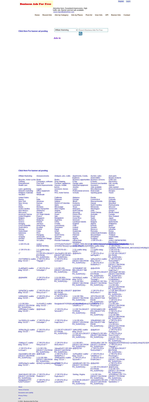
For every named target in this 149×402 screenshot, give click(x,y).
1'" (19, 253)
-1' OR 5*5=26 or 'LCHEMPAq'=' (115, 278)
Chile (74, 225)
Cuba (39, 231)
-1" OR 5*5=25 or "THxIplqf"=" (61, 364)
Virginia (57, 211)
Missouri (112, 207)
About (20, 387)
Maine (21, 207)
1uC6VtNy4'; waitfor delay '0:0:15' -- (80, 278)
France (39, 216)
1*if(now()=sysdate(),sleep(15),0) (121, 244)
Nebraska (76, 209)
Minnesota (95, 207)
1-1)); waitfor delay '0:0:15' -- (79, 250)
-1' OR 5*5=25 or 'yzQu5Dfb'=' (61, 381)
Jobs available (96, 187)
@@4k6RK (23, 278)
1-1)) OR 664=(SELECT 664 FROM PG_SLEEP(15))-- (80, 261)
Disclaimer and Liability (25, 392)
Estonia (93, 225)
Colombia (112, 220)
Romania (94, 231)
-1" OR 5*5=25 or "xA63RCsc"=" (79, 304)
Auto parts (113, 176)
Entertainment (24, 183)
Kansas (39, 203)
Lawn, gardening (25, 189)
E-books (94, 181)
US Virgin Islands (43, 214)
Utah (92, 211)
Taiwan (57, 233)
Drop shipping (60, 181)
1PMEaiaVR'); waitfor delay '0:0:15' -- (62, 358)
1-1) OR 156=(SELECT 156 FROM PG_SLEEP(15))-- (116, 305)
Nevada (39, 212)
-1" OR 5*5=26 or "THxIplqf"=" (97, 278)
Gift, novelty (113, 183)
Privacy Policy (22, 395)
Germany (76, 216)
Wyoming (76, 212)
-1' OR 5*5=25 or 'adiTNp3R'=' (97, 254)
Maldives (112, 233)
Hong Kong (41, 225)
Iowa (38, 205)
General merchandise (99, 183)
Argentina (58, 220)
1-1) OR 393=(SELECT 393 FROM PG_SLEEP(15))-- (116, 287)
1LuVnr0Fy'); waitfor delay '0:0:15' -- (44, 304)
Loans (75, 189)
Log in (128, 1)
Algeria (93, 224)
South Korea (59, 235)
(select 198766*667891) (42, 245)
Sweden (94, 227)
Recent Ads (47, 15)
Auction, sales (96, 176)
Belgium (22, 218)
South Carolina (24, 209)
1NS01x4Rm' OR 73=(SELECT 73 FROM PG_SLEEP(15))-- (98, 344)
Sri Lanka (40, 240)
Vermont (58, 212)
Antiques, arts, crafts (62, 176)
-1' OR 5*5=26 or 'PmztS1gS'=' (115, 355)
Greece (21, 222)
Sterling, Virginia (79, 374)
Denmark (76, 220)
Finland (39, 222)
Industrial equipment (80, 185)
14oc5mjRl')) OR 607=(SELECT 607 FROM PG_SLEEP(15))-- (63, 255)
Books (57, 180)
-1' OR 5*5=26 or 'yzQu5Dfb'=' (61, 297)
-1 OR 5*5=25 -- (97, 240)
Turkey (21, 235)
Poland (39, 229)
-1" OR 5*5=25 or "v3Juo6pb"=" (43, 269)
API (106, 15)
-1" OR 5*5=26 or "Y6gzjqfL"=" (43, 260)
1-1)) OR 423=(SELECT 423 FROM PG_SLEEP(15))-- (80, 322)
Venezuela (40, 237)
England (76, 224)
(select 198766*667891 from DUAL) (117, 241)
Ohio (20, 205)
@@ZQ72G (77, 348)
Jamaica (40, 224)
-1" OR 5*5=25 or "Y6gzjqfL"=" (115, 345)
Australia (94, 214)
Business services (98, 180)
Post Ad (89, 15)
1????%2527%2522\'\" (63, 244)
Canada (112, 214)
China (57, 222)
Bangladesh (59, 218)
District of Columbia (62, 203)
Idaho (57, 205)
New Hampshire (43, 209)
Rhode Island (114, 212)
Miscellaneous (96, 189)
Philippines (113, 224)
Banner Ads (116, 15)
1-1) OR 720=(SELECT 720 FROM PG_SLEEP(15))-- (116, 359)
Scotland (94, 238)
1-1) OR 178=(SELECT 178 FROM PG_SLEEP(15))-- (44, 350)
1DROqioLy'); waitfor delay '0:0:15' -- (26, 310)
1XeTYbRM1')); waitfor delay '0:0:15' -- (27, 260)
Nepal (75, 237)
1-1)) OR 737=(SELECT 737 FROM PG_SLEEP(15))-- (116, 370)
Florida (93, 197)
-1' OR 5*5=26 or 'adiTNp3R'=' (115, 301)
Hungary (22, 224)
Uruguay (22, 237)
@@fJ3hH (77, 291)
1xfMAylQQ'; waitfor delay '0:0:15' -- (26, 297)
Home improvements (45, 185)
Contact (127, 15)
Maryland (112, 203)
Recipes (112, 191)
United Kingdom (25, 216)
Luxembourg (59, 225)
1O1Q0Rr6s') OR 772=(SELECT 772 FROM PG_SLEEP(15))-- (117, 376)
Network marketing (26, 191)
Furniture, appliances (62, 183)
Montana (40, 207)
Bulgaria (94, 222)
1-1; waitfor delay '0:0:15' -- (42, 250)
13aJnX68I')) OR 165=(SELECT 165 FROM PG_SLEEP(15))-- (27, 356)
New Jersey (23, 203)
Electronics (113, 181)
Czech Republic (25, 225)
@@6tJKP (113, 309)
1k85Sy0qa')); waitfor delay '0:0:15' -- (26, 364)
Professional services (81, 191)
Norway (21, 229)
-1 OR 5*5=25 (78, 246)
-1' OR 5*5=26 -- (25, 250)
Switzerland (23, 231)
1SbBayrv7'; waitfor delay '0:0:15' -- (25, 344)
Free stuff (40, 183)
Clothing (22, 181)
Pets (56, 191)
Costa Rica (77, 218)
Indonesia (22, 233)
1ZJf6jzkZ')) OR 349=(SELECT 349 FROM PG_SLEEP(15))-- (98, 335)
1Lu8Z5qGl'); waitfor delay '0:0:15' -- (26, 269)
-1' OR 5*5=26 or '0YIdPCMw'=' (97, 358)
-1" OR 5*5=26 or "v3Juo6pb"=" (43, 321)
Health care (23, 185)
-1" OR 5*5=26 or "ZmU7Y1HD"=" (115, 334)
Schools (76, 193)
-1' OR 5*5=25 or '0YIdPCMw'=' (115, 312)
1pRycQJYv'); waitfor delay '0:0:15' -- (98, 260)
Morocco (94, 229)
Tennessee (113, 209)
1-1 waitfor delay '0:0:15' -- (96, 250)
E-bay (75, 181)
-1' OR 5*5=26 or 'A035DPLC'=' (97, 264)
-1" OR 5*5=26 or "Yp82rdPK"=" (43, 297)
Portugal (112, 227)
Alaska (21, 199)
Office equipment (43, 191)
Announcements (43, 176)
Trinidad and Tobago (44, 238)
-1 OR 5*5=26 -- (115, 250)
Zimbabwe (95, 237)
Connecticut (95, 199)
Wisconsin (22, 212)
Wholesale (40, 194)
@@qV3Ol (95, 363)
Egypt (57, 229)
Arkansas (40, 201)
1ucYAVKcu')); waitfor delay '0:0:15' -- (26, 321)
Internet (111, 185)
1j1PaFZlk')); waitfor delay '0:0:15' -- (26, 291)
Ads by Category (61, 15)
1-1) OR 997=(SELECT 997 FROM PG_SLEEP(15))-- (80, 344)
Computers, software (44, 181)
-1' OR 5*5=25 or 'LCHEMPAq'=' (115, 364)
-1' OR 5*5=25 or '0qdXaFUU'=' (42, 278)
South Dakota (96, 212)
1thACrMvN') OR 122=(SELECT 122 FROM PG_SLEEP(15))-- (27, 376)
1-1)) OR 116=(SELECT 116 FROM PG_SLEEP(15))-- (98, 376)
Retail (39, 193)
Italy (56, 216)
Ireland (75, 229)
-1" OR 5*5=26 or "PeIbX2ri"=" (43, 375)
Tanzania (58, 237)
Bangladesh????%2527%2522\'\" (24, 381)
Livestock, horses (61, 189)
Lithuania (112, 229)
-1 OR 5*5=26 (24, 244)
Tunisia (57, 238)
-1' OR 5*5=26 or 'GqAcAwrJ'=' (61, 375)
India (38, 199)
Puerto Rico (77, 214)
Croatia (57, 224)
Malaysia (40, 220)
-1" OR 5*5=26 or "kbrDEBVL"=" (115, 297)
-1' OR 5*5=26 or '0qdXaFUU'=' (115, 321)
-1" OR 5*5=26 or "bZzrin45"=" (79, 358)
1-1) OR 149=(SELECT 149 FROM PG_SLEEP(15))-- (62, 270)
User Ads (98, 15)
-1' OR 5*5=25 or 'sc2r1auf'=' (24, 349)
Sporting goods (96, 193)
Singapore (40, 218)
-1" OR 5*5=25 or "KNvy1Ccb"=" (43, 291)
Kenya (111, 231)
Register (121, 1)
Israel (57, 231)
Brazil (93, 216)
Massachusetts (96, 201)
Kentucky (76, 203)
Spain (93, 218)
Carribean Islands (79, 222)
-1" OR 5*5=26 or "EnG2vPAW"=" (115, 260)
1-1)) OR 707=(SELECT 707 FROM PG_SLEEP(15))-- (116, 339)
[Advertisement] (60, 22)
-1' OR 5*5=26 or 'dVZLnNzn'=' (61, 344)
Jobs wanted (113, 187)
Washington (95, 209)
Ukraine (21, 238)
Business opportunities (81, 180)
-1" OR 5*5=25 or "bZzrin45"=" (61, 310)
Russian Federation (62, 240)
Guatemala (77, 231)
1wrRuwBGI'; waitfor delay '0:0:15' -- (80, 355)
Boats (39, 180)
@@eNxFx (77, 253)
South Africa (23, 227)
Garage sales (78, 183)
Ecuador (40, 227)
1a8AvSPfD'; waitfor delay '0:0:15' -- (80, 331)
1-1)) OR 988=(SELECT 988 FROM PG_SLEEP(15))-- (116, 317)
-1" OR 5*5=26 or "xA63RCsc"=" (97, 355)
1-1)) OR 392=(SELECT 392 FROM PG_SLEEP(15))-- (80, 283)
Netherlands (113, 222)
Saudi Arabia (113, 237)
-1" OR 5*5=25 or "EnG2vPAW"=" (97, 349)
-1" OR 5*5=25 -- (115, 246)
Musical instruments (116, 189)
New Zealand (114, 216)
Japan (111, 218)
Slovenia (76, 233)
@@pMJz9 (95, 330)
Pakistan (76, 235)
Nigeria (75, 238)
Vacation (22, 194)
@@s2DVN (95, 268)
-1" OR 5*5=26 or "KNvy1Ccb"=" (43, 344)
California (58, 197)
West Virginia (60, 209)
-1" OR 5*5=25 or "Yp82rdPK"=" (43, 381)
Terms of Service (23, 389)
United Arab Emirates (99, 233)
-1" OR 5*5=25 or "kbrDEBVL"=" (115, 381)
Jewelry (76, 187)
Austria (93, 220)
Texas (75, 207)
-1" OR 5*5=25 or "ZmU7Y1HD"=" (115, 282)
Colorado (112, 199)
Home (37, 15)
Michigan (112, 201)
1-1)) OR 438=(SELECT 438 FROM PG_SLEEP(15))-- (44, 359)
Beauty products (115, 178)
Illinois (75, 201)
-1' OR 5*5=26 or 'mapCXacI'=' (61, 321)
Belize (111, 225)
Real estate (95, 191)
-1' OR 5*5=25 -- (115, 251)
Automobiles (95, 178)
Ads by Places (77, 15)
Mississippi (59, 207)
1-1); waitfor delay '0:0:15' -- (97, 247)
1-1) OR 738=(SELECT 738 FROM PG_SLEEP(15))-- (116, 264)
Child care (112, 180)
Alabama (76, 197)
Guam (57, 214)
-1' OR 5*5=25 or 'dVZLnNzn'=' (97, 291)
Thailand (112, 235)
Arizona (112, 197)
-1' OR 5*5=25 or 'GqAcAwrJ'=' (115, 331)
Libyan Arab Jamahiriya (77, 241)
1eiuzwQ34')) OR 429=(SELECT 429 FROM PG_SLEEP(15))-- (99, 382)
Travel (111, 193)
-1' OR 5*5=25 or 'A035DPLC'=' (61, 355)
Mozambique (96, 235)
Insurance (94, 185)
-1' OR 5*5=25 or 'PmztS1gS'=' (97, 304)
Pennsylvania (114, 205)
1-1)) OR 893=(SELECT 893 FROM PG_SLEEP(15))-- (62, 279)
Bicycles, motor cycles (27, 180)
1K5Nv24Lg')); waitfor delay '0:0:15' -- (26, 331)
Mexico (21, 220)
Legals (39, 189)
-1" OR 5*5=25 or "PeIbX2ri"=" (43, 331)
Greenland (59, 227)
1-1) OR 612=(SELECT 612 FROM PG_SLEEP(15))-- (116, 326)
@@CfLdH (41, 354)
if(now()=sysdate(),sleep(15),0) (48, 363)
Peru (38, 233)
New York (22, 201)
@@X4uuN (41, 309)
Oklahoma (40, 211)
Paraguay (40, 235)
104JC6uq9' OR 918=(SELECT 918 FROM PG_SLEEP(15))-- (116, 274)
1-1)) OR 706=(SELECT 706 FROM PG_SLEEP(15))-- (80, 298)
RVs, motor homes (62, 193)
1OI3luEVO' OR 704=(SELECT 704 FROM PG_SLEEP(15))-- (98, 283)
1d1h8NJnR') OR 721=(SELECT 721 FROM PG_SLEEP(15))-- (81, 365)
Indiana (57, 201)
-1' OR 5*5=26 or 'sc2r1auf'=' (61, 260)
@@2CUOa (113, 367)
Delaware (58, 199)
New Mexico (23, 211)
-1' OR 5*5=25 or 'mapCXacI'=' (115, 269)
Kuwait (21, 240)
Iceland (75, 227)
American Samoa (25, 214)
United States (24, 197)
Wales (111, 238)
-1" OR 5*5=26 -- (61, 250)
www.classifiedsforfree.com (63, 12)
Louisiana (76, 205)
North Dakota (78, 211)
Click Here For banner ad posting (33, 31)
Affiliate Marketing (25, 176)
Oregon (111, 211)
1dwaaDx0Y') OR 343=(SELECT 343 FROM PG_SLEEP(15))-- (63, 350)
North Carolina (96, 205)
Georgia (76, 199)
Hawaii (93, 203)
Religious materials (26, 193)
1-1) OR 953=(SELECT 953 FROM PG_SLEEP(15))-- (26, 305)
